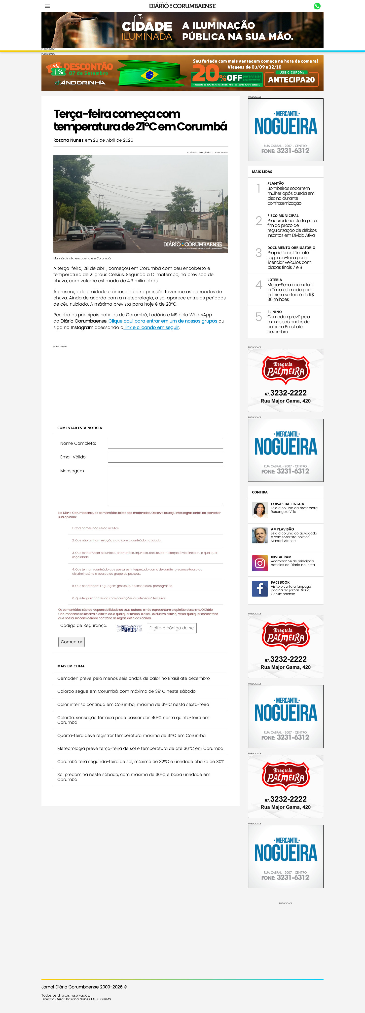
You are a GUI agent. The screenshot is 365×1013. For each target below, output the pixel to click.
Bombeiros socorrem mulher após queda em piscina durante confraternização (290, 195)
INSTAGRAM (281, 557)
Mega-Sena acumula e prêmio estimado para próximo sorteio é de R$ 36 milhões (290, 292)
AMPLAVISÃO (282, 529)
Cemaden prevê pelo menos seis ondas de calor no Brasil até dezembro (133, 678)
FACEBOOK (280, 582)
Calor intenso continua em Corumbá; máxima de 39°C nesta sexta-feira (133, 704)
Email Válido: (73, 457)
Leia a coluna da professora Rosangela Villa (294, 510)
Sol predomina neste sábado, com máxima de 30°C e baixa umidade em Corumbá (133, 776)
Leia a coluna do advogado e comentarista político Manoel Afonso (294, 537)
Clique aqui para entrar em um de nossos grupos (163, 321)
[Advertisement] (140, 382)
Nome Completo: (78, 443)
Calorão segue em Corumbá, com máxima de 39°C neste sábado (126, 691)
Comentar (71, 642)
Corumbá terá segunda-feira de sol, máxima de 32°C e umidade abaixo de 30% (140, 762)
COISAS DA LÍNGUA (287, 503)
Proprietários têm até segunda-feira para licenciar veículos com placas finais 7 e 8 (289, 259)
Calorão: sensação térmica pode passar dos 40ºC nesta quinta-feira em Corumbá (133, 720)
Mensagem (72, 471)
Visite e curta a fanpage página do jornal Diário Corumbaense (291, 590)
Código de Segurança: (83, 625)
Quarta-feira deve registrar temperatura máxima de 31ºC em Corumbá (131, 735)
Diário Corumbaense (182, 5)
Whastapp (317, 6)
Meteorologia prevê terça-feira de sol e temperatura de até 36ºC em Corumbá (140, 748)
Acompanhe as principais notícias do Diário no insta (293, 563)
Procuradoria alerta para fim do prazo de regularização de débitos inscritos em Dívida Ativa (292, 227)
